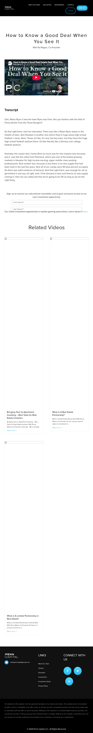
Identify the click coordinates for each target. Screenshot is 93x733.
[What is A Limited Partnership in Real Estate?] (24, 526)
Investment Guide (44, 682)
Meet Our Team (34, 5)
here (85, 211)
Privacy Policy (43, 686)
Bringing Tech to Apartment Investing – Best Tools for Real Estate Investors (22, 415)
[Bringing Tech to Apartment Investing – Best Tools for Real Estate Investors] (24, 322)
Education (47, 5)
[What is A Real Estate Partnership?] (69, 322)
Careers (41, 668)
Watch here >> (12, 430)
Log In (70, 11)
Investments (59, 5)
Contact (70, 5)
